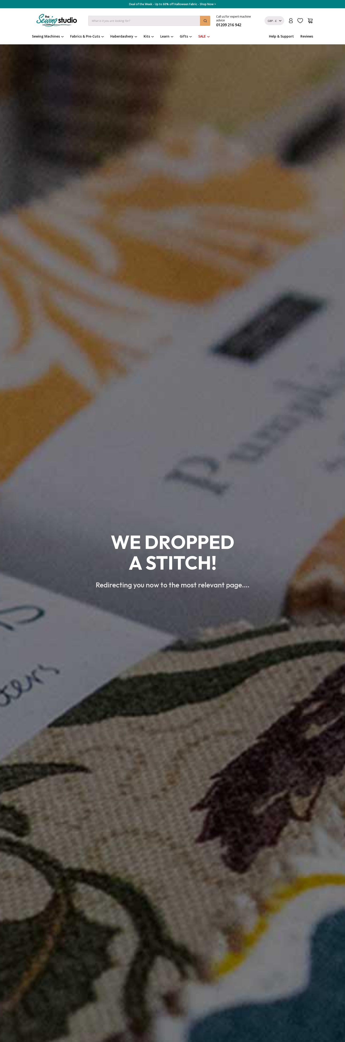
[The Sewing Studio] (56, 21)
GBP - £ (272, 21)
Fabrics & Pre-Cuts (85, 36)
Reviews (306, 36)
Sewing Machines (46, 36)
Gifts (184, 36)
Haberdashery (121, 36)
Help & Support (281, 36)
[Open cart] (310, 20)
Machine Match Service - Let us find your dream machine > (172, 4)
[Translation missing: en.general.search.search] (205, 21)
